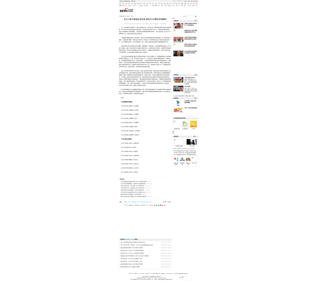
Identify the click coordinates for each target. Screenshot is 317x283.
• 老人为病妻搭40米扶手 (179, 154)
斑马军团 (134, 201)
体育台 (128, 16)
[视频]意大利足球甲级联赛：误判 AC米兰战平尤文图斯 (135, 256)
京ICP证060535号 (150, 278)
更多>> (195, 136)
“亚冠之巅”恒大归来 (189, 77)
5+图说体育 (181, 96)
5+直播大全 (185, 128)
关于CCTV (131, 273)
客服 (192, 1)
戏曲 (138, 3)
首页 (120, 3)
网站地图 (133, 1)
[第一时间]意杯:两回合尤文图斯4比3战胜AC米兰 (133, 242)
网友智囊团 (180, 273)
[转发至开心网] (154, 205)
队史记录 (147, 201)
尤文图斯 (125, 201)
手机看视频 (163, 23)
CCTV (189, 5)
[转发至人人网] (158, 205)
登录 (185, 1)
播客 (185, 5)
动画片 (177, 5)
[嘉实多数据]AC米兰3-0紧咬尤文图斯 (130, 266)
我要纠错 (131, 205)
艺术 (153, 3)
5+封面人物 (187, 96)
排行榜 (192, 148)
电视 (120, 5)
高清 (162, 5)
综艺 (132, 3)
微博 (182, 3)
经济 (126, 3)
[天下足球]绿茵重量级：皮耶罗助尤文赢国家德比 (133, 183)
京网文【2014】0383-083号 (160, 278)
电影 (166, 5)
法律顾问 (163, 273)
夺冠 (138, 201)
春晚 (135, 3)
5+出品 (176, 96)
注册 (189, 1)
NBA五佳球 (187, 86)
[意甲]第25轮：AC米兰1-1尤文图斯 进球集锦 (132, 250)
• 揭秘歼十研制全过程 (190, 151)
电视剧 (169, 5)
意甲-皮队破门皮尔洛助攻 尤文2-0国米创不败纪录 (134, 196)
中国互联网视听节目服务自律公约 (165, 279)
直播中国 (141, 5)
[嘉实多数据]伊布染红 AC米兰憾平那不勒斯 (132, 264)
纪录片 (173, 5)
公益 (156, 3)
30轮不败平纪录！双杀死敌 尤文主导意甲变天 (133, 185)
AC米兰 (129, 201)
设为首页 (196, 1)
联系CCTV (137, 273)
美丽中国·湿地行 (176, 163)
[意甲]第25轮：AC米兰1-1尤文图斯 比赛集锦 (132, 253)
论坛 (188, 3)
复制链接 (137, 205)
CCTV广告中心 (168, 273)
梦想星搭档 (182, 163)
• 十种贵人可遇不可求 (179, 152)
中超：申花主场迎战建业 (190, 108)
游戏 (197, 3)
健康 (168, 3)
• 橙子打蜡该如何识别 (178, 151)
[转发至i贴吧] (160, 205)
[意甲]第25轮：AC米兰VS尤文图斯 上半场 (131, 261)
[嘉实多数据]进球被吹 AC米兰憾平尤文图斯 (132, 247)
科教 (144, 3)
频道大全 (124, 5)
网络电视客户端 (155, 5)
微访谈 (175, 148)
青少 (147, 3)
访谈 (191, 3)
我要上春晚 (188, 163)
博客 (185, 3)
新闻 (123, 3)
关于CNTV (142, 273)
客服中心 (186, 273)
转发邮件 (143, 205)
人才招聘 (153, 273)
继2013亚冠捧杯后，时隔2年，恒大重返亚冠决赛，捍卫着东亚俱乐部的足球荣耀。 (190, 82)
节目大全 (135, 5)
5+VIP (193, 128)
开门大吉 (194, 163)
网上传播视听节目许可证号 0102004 (138, 279)
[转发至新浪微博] (162, 205)
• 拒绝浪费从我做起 (191, 154)
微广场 (184, 148)
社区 (179, 3)
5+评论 (192, 96)
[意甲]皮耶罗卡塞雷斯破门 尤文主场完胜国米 (132, 190)
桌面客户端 (177, 128)
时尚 (171, 3)
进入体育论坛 (145, 23)
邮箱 (194, 3)
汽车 (162, 3)
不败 (150, 201)
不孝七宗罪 (192, 146)
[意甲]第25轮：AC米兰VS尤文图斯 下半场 (131, 258)
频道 (193, 5)
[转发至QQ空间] (156, 205)
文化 (150, 3)
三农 (173, 3)
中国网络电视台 (126, 1)
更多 (195, 20)
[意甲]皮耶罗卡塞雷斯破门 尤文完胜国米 (131, 194)
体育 (129, 3)
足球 (132, 16)
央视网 (120, 1)
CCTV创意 (175, 273)
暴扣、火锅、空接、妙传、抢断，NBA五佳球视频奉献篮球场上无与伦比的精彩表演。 (190, 90)
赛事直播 (146, 5)
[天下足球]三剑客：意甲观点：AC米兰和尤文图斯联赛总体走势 (137, 245)
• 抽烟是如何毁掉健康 (190, 152)
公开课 (181, 5)
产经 (159, 3)
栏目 (196, 5)
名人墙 (188, 148)
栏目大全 (130, 5)
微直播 (179, 148)
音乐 (141, 3)
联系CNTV (148, 273)
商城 (176, 3)
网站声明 (158, 273)
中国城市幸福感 (179, 146)
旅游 (165, 3)
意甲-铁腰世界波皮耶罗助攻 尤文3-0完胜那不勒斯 (134, 181)
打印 (126, 205)
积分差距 (142, 201)
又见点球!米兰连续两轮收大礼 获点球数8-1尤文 (133, 192)
